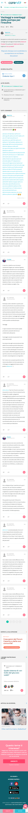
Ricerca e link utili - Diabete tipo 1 (14, 95)
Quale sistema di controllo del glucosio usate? (13, 673)
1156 (7, 690)
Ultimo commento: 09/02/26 (11, 681)
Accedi (20, 811)
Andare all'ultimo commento (20, 110)
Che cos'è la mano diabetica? (14, 729)
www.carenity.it (6, 802)
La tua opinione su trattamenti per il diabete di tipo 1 (14, 90)
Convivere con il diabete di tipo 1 (12, 15)
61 (12, 690)
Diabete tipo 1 (8, 76)
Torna (2, 11)
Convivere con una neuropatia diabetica (12, 99)
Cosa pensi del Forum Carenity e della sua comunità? (12, 641)
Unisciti (14, 761)
